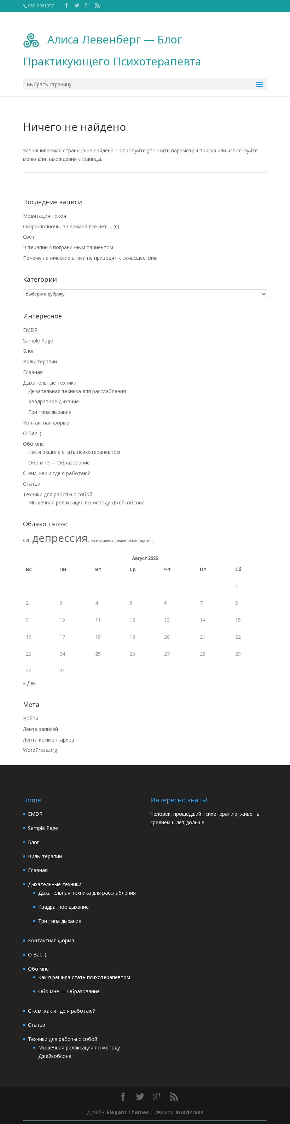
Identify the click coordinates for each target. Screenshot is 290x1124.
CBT (26, 540)
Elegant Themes (128, 1112)
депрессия (60, 538)
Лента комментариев (48, 739)
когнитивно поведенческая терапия (121, 540)
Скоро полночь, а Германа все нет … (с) (71, 226)
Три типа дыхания (49, 412)
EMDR (30, 330)
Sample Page (38, 340)
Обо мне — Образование (59, 462)
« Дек (29, 683)
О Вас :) (32, 433)
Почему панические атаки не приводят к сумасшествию (90, 257)
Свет (29, 236)
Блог (28, 350)
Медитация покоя (44, 215)
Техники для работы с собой (57, 494)
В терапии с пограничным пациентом (68, 247)
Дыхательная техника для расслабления (77, 391)
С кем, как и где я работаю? (56, 473)
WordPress (189, 1112)
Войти (30, 718)
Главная (33, 372)
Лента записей (40, 729)
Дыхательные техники (49, 382)
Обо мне (33, 443)
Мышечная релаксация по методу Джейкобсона (86, 502)
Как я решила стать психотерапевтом (74, 452)
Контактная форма (46, 422)
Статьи (31, 483)
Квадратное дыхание (53, 401)
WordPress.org (40, 750)
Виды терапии (40, 361)
